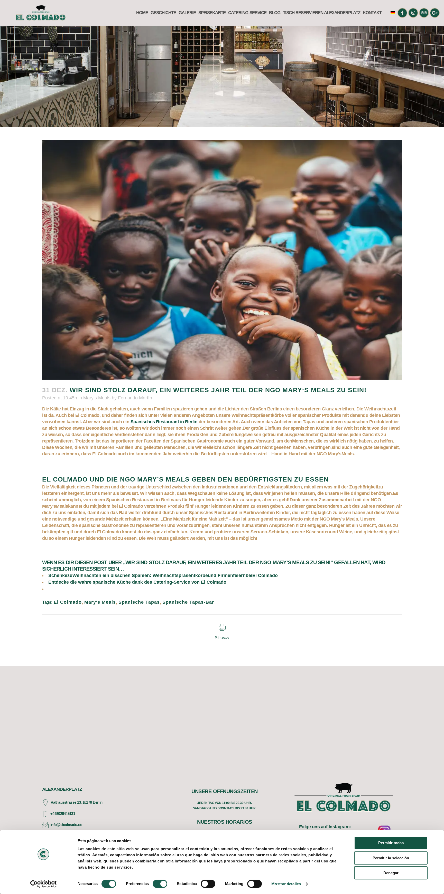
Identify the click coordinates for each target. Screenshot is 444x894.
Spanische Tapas (139, 602)
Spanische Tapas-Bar (188, 602)
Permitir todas (391, 843)
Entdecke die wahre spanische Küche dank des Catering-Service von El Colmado (137, 582)
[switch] (160, 884)
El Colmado (68, 602)
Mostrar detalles (286, 884)
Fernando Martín (135, 397)
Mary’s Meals (96, 397)
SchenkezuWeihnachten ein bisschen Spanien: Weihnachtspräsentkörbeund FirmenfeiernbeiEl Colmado (163, 575)
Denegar (391, 873)
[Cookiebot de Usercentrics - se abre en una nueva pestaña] (43, 884)
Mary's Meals (100, 602)
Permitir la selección (391, 858)
